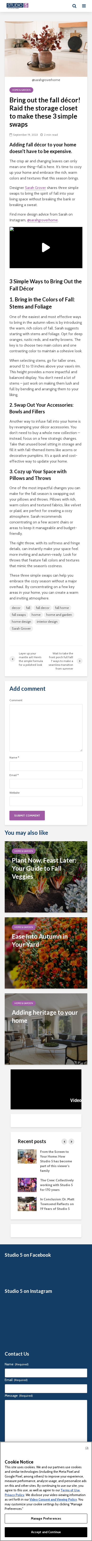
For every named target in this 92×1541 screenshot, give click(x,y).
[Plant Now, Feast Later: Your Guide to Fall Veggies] (46, 876)
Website (14, 792)
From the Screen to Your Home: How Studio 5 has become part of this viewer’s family (56, 1161)
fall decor (42, 608)
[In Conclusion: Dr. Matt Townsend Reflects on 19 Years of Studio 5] (27, 1204)
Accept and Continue (46, 1532)
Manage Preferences (46, 1518)
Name (14, 757)
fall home (62, 608)
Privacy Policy (14, 1495)
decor (16, 608)
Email (14, 775)
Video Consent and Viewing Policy (53, 1499)
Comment (15, 700)
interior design (47, 621)
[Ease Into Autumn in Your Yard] (46, 952)
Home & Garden (21, 90)
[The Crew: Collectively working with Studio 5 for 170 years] (27, 1185)
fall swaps (19, 615)
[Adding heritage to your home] (46, 1028)
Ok (86, 1447)
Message (19, 1395)
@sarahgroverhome (42, 220)
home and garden (59, 615)
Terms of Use (70, 1490)
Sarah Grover (35, 187)
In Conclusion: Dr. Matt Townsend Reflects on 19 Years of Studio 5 (57, 1204)
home (36, 615)
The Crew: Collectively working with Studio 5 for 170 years (57, 1185)
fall (28, 608)
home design (21, 621)
